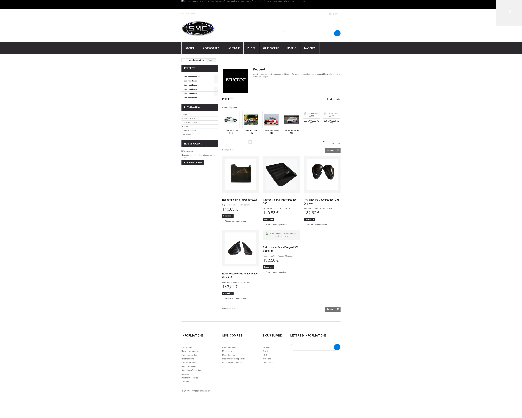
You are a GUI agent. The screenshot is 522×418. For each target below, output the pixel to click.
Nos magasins (187, 134)
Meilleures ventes (189, 355)
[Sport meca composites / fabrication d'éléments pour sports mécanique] (206, 28)
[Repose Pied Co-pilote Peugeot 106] (281, 174)
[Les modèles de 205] (231, 119)
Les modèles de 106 (192, 81)
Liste (339, 144)
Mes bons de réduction (232, 363)
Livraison (185, 114)
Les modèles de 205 (192, 77)
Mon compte (232, 335)
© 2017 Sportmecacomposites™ (195, 391)
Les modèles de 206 (192, 85)
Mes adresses (228, 355)
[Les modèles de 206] (271, 119)
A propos (185, 126)
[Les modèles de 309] (331, 115)
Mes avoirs (227, 351)
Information (192, 107)
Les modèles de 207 (192, 89)
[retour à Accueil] (184, 60)
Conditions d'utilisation (191, 122)
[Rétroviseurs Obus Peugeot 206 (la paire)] (240, 248)
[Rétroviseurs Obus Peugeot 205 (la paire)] (322, 174)
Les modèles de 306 (192, 93)
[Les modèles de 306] (311, 115)
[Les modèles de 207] (291, 119)
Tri (223, 142)
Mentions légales (188, 118)
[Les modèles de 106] (251, 119)
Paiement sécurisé (189, 130)
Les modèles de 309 (192, 98)
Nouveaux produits (189, 351)
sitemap (185, 382)
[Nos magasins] (199, 151)
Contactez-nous (188, 14)
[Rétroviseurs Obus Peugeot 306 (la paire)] (281, 235)
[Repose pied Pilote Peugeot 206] (240, 174)
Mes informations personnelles (236, 359)
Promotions (186, 347)
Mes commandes (230, 347)
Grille (333, 144)
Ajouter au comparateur (235, 221)
